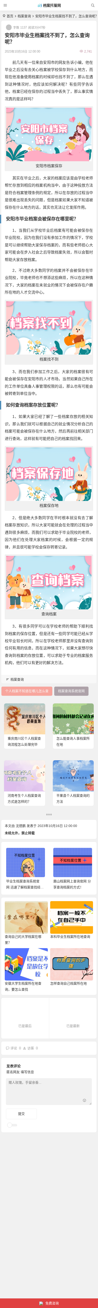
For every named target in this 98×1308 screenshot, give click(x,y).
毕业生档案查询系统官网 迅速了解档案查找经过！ (23, 887)
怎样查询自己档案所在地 (68, 983)
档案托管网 (52, 5)
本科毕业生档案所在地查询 (70, 937)
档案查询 (24, 16)
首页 (10, 16)
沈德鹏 (21, 826)
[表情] (84, 1101)
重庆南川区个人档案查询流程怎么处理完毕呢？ (24, 744)
